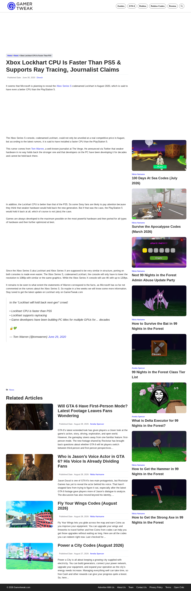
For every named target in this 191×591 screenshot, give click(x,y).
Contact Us (141, 587)
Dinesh (40, 77)
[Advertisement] (95, 31)
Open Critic (179, 587)
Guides (120, 6)
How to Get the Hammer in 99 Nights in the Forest (155, 471)
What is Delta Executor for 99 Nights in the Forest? (155, 423)
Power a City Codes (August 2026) (91, 545)
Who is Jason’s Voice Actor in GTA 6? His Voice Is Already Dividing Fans (91, 461)
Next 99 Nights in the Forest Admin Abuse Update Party (154, 277)
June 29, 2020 (57, 336)
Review (172, 6)
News (16, 56)
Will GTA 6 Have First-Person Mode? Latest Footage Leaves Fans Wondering (93, 411)
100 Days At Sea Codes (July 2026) (154, 180)
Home (9, 56)
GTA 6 (132, 6)
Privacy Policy (156, 587)
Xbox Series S (63, 86)
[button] (181, 6)
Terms (168, 587)
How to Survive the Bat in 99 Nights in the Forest (154, 326)
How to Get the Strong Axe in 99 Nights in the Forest (157, 519)
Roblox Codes (158, 6)
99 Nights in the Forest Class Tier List (158, 374)
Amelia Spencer (97, 424)
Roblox (142, 6)
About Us (121, 587)
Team (131, 587)
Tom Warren (37, 148)
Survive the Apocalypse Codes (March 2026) (156, 229)
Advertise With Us (106, 587)
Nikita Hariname (97, 474)
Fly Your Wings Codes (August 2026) (87, 505)
